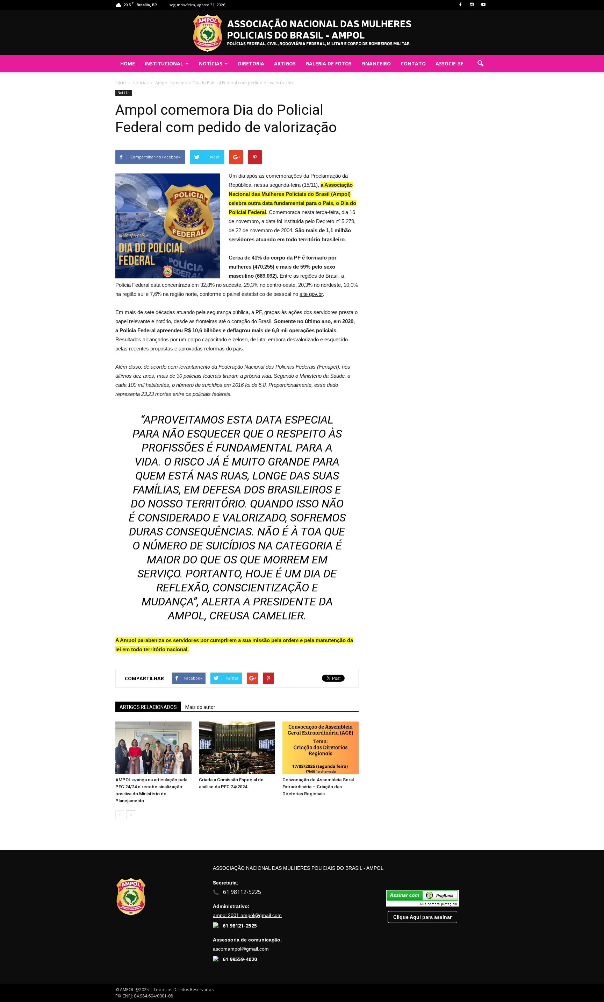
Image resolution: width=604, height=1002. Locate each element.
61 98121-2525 (240, 925)
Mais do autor (200, 707)
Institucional (164, 63)
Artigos (285, 63)
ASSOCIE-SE (449, 63)
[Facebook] (460, 5)
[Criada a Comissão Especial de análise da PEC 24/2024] (237, 748)
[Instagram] (472, 5)
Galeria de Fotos (328, 63)
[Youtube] (483, 5)
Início (120, 83)
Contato (413, 63)
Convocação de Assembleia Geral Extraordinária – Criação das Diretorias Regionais (318, 786)
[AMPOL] (302, 33)
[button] (480, 63)
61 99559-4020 (240, 959)
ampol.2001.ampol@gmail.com (247, 915)
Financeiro (376, 63)
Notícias (210, 63)
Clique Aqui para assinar (422, 917)
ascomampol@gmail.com (241, 949)
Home (127, 63)
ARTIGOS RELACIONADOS (148, 707)
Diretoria (251, 63)
